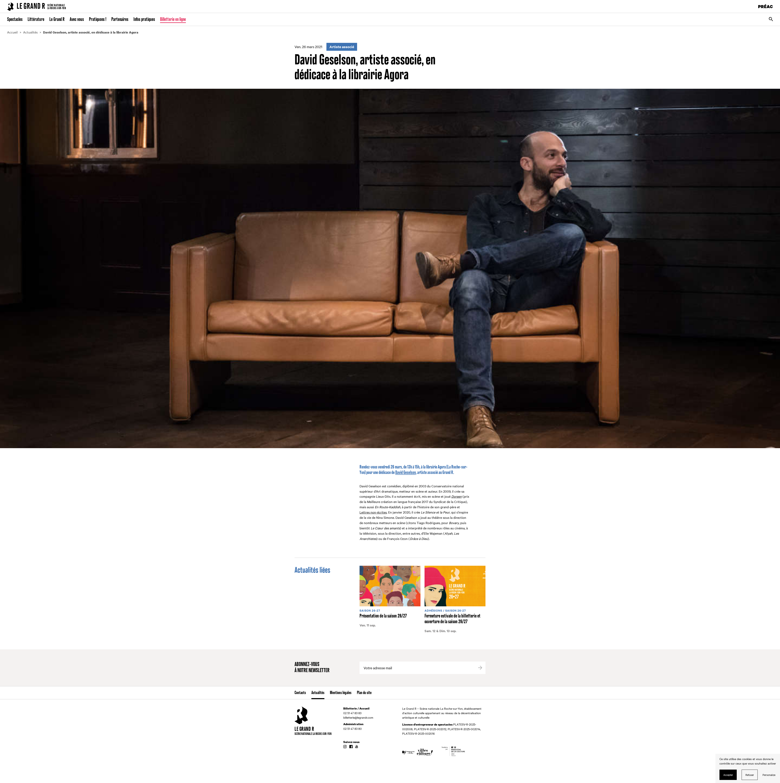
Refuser (749, 775)
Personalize (769, 775)
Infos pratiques (144, 19)
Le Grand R (57, 19)
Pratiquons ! (97, 19)
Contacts (300, 693)
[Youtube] (356, 746)
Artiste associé (341, 46)
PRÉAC (765, 6)
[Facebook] (351, 746)
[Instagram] (345, 746)
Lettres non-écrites (373, 512)
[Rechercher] (771, 19)
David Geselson (405, 472)
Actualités (317, 693)
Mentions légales (340, 693)
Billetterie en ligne (173, 19)
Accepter (728, 775)
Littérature (36, 19)
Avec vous (77, 19)
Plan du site (364, 693)
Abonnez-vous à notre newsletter (312, 667)
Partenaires (119, 19)
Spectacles (15, 19)
